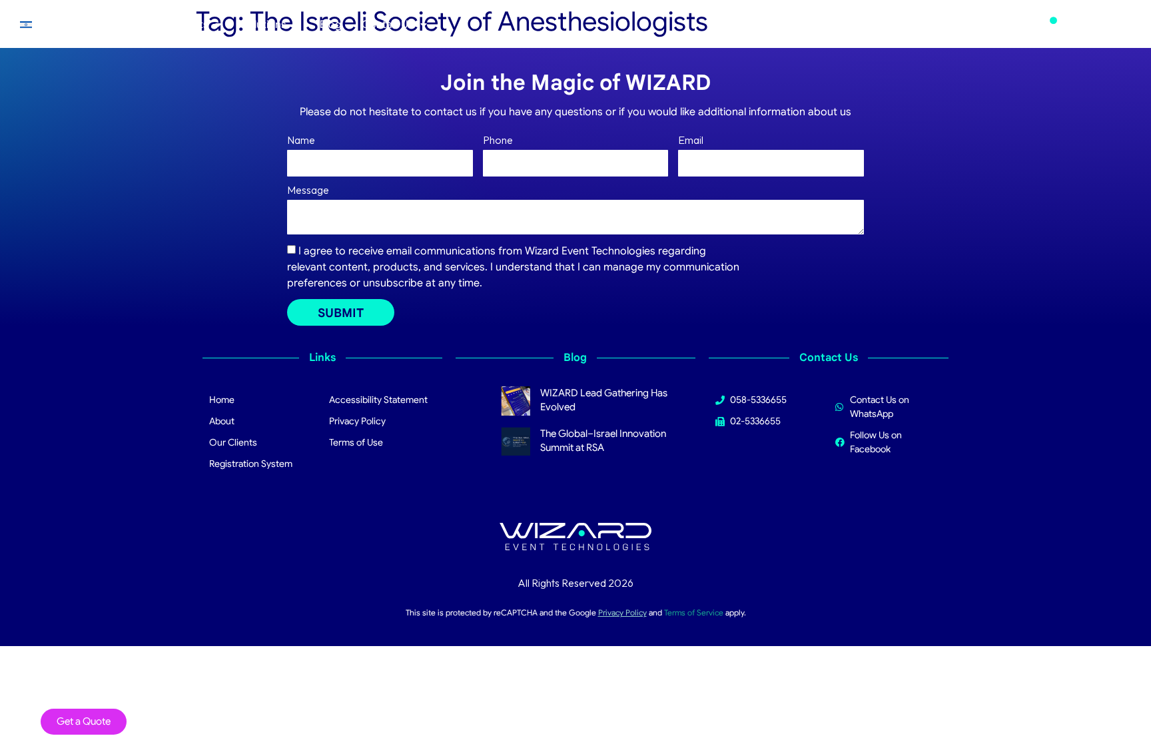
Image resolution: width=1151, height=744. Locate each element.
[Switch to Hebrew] (26, 24)
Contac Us (388, 24)
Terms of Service (693, 612)
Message (308, 190)
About (115, 24)
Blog (331, 24)
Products (186, 24)
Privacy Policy (622, 612)
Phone (498, 141)
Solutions (264, 24)
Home (65, 24)
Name (301, 141)
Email (690, 141)
